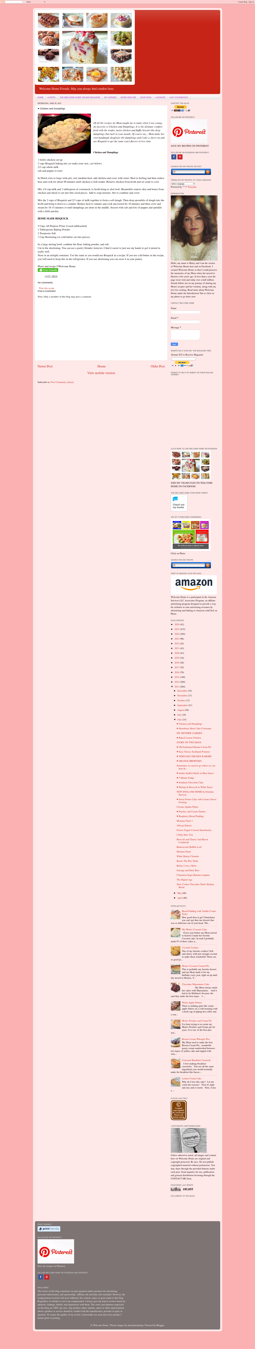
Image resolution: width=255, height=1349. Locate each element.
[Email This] (46, 276)
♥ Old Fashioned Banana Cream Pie (194, 747)
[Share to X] (51, 276)
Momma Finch (184, 851)
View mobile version (101, 372)
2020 (177, 653)
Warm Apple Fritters (192, 1002)
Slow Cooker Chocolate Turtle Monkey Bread (195, 886)
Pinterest (179, 156)
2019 (177, 657)
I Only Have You (185, 834)
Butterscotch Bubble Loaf (189, 846)
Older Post (158, 366)
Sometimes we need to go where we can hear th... (196, 767)
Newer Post (45, 366)
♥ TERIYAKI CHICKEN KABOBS (194, 756)
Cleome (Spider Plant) (187, 806)
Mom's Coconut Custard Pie (195, 965)
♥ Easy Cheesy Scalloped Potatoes (193, 751)
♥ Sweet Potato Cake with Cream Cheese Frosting (196, 801)
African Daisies (184, 825)
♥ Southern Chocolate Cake (190, 782)
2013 (177, 686)
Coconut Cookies (190, 947)
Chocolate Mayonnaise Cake (195, 984)
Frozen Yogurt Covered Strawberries (194, 830)
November (182, 695)
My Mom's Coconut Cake (194, 929)
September (182, 705)
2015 (177, 677)
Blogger (160, 1325)
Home (101, 366)
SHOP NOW (145, 97)
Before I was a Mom (186, 865)
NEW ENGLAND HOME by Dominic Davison (195, 793)
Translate (192, 186)
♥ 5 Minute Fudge (185, 777)
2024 (177, 633)
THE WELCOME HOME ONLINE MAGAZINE (80, 97)
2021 (177, 648)
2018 (177, 662)
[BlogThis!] (48, 276)
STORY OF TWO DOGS (189, 742)
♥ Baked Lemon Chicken (189, 737)
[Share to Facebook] (53, 276)
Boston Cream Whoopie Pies (196, 1039)
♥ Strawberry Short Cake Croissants (194, 728)
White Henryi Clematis (188, 856)
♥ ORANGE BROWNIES (189, 760)
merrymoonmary (135, 1325)
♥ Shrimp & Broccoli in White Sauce (195, 787)
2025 (177, 629)
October (181, 700)
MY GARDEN (110, 97)
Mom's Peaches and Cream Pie (197, 1020)
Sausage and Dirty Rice (188, 870)
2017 (177, 667)
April (180, 897)
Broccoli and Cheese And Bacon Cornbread (192, 841)
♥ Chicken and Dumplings (189, 723)
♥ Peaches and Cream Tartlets (191, 811)
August (181, 709)
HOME (40, 97)
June (179, 719)
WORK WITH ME (128, 97)
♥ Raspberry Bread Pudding (190, 816)
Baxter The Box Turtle (187, 860)
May (179, 893)
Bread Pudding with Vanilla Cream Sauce (199, 912)
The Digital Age (184, 879)
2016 (177, 672)
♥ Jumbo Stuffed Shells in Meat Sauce (195, 773)
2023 (177, 638)
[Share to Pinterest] (56, 276)
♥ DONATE (160, 97)
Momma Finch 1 (185, 820)
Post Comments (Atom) (62, 382)
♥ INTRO (52, 97)
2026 (177, 624)
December (182, 690)
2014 (177, 681)
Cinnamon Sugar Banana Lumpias (193, 874)
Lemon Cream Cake (191, 1078)
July (179, 714)
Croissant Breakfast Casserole (196, 1060)
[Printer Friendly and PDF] (48, 271)
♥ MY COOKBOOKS (178, 97)
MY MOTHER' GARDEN (189, 733)
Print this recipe (46, 288)
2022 (177, 643)
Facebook (173, 156)
